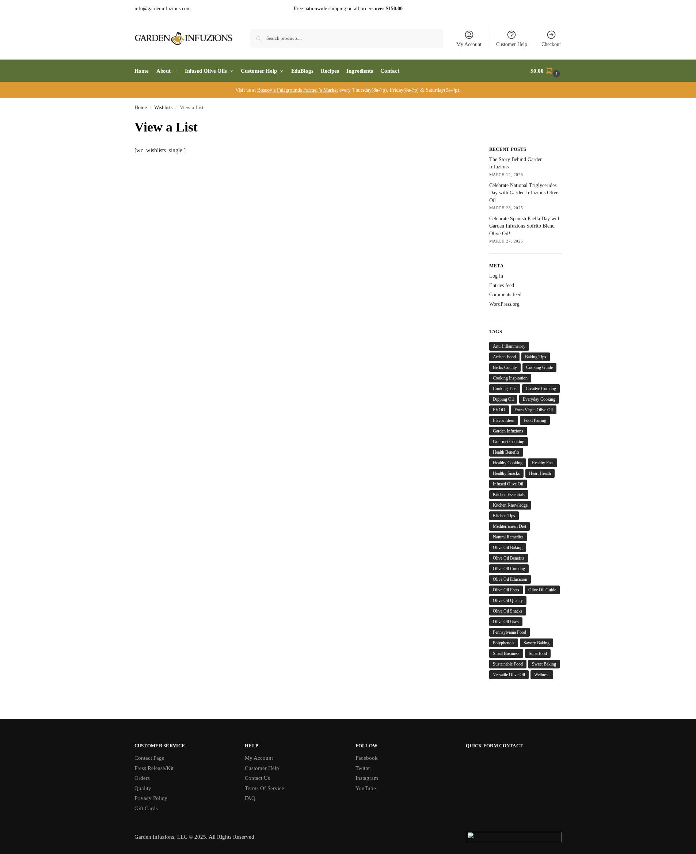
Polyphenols (503, 642)
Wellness (541, 674)
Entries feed (501, 285)
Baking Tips (535, 356)
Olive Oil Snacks (507, 611)
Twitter (363, 768)
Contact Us (257, 778)
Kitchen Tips (504, 515)
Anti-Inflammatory (509, 346)
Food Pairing (535, 420)
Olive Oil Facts (506, 589)
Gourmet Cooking (508, 441)
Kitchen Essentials (509, 494)
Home (140, 107)
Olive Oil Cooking (509, 568)
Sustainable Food (508, 664)
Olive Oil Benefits (508, 558)
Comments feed (505, 294)
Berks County (505, 367)
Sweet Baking (544, 664)
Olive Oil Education (510, 579)
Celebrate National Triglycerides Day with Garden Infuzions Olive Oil (523, 193)
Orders (142, 778)
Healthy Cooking (507, 462)
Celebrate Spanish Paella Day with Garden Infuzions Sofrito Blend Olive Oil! (524, 226)
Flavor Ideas (503, 420)
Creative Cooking (541, 388)
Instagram (366, 778)
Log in (496, 276)
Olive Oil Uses (506, 621)
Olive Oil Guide (542, 589)
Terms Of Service (264, 788)
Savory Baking (536, 642)
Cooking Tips (505, 388)
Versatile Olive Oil (509, 674)
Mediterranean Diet (509, 526)
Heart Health (540, 473)
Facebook (366, 758)
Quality (142, 788)
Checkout (551, 44)
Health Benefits (506, 452)
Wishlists (163, 107)
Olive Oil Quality (508, 600)
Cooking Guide (539, 367)
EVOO (499, 409)
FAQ (250, 798)
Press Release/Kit (154, 768)
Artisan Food (504, 356)
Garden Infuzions (508, 431)
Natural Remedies (508, 537)
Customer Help (511, 44)
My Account (469, 44)
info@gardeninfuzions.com (162, 8)
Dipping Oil (503, 399)
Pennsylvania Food (509, 632)
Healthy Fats (543, 462)
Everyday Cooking (539, 399)
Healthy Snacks (506, 473)
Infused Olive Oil (508, 484)
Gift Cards (146, 808)
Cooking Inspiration (510, 378)
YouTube (365, 788)
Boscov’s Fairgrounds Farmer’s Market (297, 90)
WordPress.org (504, 304)
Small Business (506, 653)
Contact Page (149, 758)
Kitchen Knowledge (510, 505)
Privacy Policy (150, 798)
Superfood (538, 653)
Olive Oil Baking (507, 547)
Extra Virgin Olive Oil (533, 409)
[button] (546, 71)
